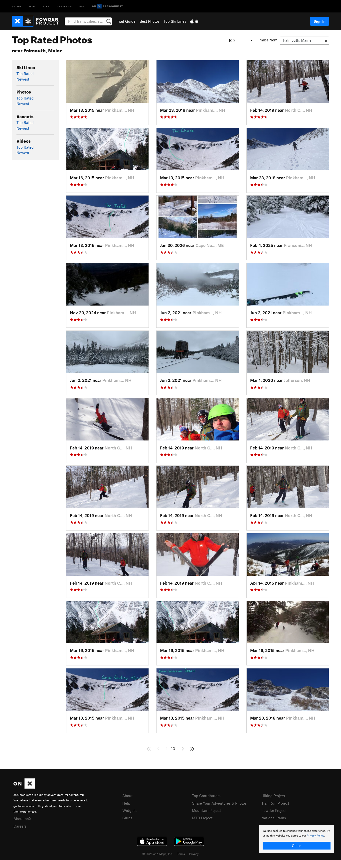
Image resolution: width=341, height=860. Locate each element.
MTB (32, 6)
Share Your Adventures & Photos (219, 803)
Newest (22, 79)
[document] (297, 839)
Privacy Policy (315, 835)
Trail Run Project (275, 803)
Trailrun (64, 6)
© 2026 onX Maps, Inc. (157, 854)
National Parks (273, 818)
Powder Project (274, 810)
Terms (181, 854)
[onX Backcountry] (107, 6)
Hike (46, 6)
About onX (22, 818)
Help (126, 803)
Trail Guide (126, 21)
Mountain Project (206, 810)
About (127, 795)
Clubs (127, 818)
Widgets (129, 810)
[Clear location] (326, 40)
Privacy (194, 854)
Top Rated (25, 73)
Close (296, 845)
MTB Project (202, 818)
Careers (19, 826)
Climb (16, 6)
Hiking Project (273, 795)
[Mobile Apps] (194, 21)
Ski (82, 6)
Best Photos (150, 21)
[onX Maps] (24, 787)
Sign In (320, 21)
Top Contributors (206, 795)
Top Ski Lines (175, 21)
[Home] (38, 21)
